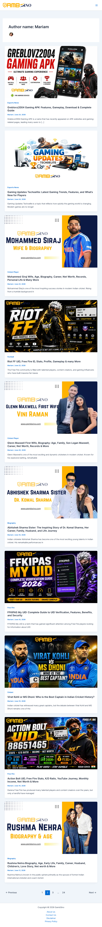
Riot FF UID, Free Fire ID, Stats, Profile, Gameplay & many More (44, 361)
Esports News (13, 103)
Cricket (10, 692)
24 (63, 892)
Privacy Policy (51, 921)
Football (10, 357)
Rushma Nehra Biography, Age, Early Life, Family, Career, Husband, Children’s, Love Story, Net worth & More (46, 865)
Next (92, 892)
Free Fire (11, 608)
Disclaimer (51, 918)
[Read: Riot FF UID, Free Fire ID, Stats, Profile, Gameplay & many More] (51, 326)
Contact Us (51, 915)
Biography (11, 523)
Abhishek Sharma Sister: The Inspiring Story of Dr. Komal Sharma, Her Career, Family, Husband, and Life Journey (48, 529)
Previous (11, 892)
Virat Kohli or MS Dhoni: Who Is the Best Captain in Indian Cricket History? (50, 696)
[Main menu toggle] (96, 5)
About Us (51, 912)
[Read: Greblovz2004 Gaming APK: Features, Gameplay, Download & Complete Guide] (51, 72)
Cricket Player (13, 272)
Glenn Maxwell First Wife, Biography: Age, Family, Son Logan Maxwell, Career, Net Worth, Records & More (48, 444)
